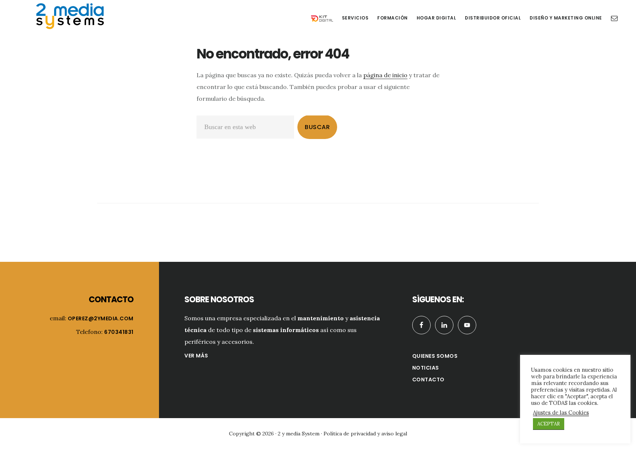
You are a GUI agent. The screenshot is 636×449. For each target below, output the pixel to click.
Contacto (428, 379)
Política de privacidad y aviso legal (365, 433)
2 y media (70, 16)
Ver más (196, 355)
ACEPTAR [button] (548, 424)
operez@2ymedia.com (101, 318)
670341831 (119, 332)
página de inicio (385, 75)
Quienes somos (435, 356)
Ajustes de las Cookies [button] (561, 412)
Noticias (425, 367)
